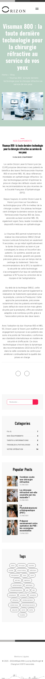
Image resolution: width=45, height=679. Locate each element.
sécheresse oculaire (28, 605)
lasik (32, 575)
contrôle (31, 565)
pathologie (29, 585)
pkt (34, 590)
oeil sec (17, 580)
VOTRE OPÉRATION (15, 449)
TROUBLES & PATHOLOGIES (18, 445)
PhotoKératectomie (16, 590)
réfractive (15, 600)
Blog (12, 75)
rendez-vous (14, 605)
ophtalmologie (17, 585)
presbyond (12, 595)
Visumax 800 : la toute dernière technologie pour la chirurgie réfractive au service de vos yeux (23, 81)
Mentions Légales (21, 657)
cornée (11, 570)
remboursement (28, 600)
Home (5, 75)
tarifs (31, 610)
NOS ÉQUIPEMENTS (15, 436)
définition (33, 570)
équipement (27, 157)
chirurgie (22, 565)
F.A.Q (9, 431)
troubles (22, 615)
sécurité (14, 610)
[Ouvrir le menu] (37, 8)
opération (27, 580)
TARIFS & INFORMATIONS (17, 440)
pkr (27, 590)
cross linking (21, 570)
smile (23, 610)
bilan (12, 565)
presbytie (33, 595)
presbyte (23, 595)
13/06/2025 (16, 157)
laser (24, 575)
